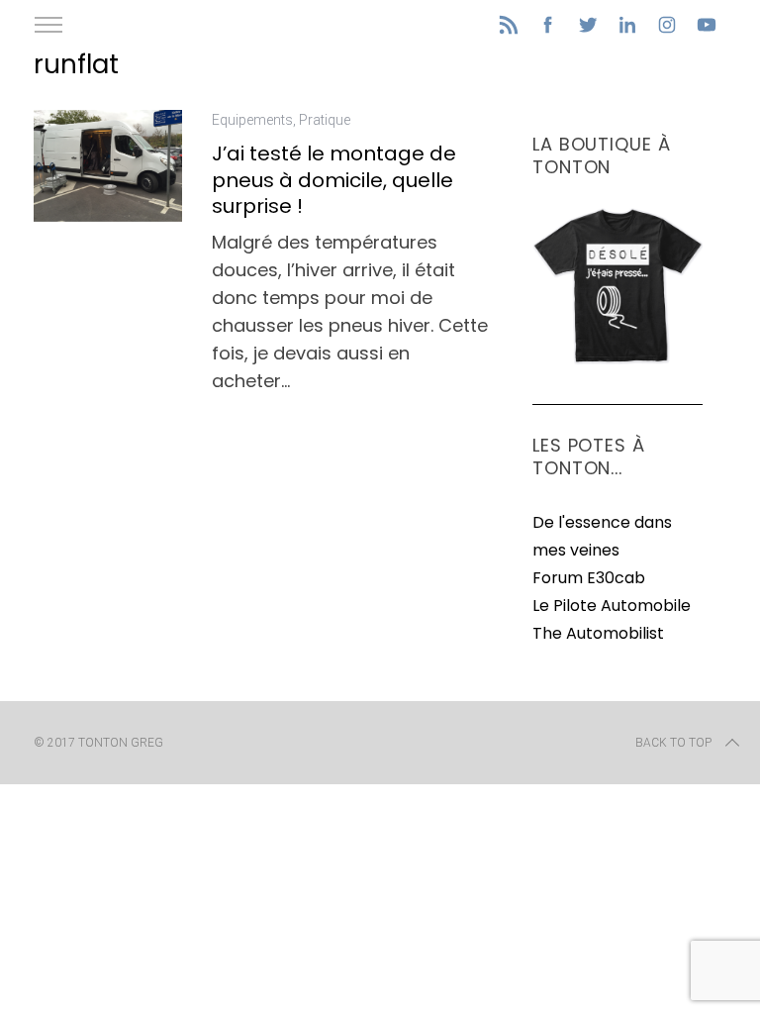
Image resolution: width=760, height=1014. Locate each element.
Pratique (324, 120)
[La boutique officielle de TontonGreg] (617, 360)
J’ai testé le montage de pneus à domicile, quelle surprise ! (334, 179)
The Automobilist (598, 633)
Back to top (673, 743)
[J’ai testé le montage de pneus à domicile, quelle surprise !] (108, 166)
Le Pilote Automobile (611, 605)
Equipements (252, 120)
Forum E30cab (588, 577)
